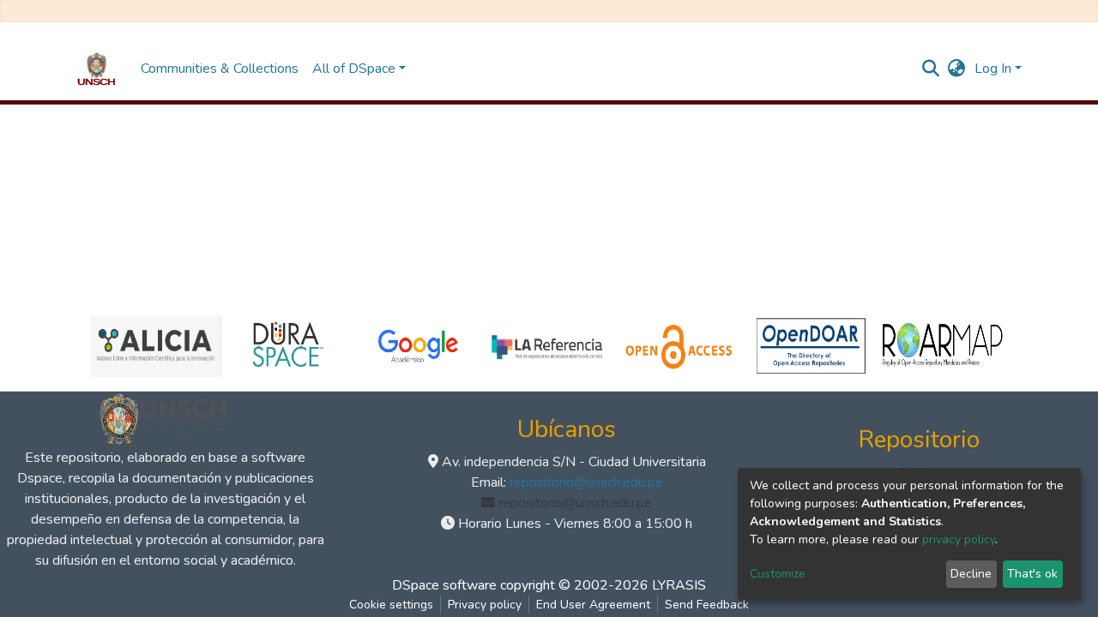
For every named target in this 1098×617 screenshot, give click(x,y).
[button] (957, 68)
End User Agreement (593, 604)
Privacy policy (485, 604)
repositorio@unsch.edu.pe (586, 482)
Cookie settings (391, 604)
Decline (971, 574)
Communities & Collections (220, 68)
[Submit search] (931, 68)
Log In (992, 68)
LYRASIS (679, 585)
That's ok (1032, 574)
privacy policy (958, 539)
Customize (777, 574)
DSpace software (444, 585)
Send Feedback (707, 604)
